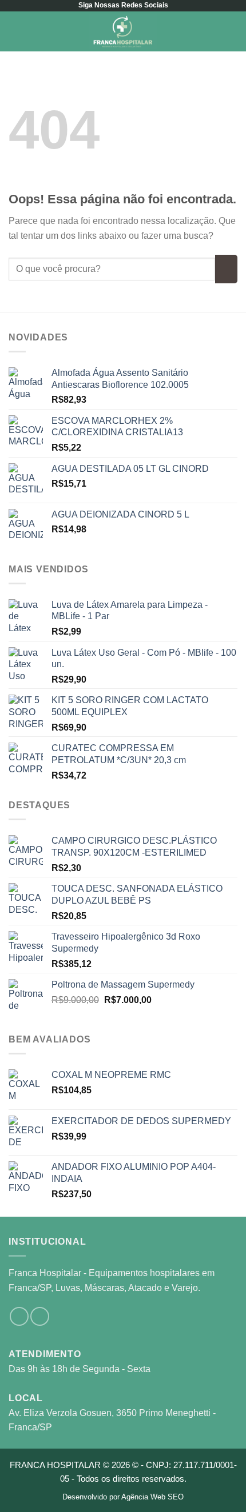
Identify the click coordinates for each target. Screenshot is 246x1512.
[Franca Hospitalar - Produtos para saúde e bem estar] (123, 31)
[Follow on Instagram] (19, 1316)
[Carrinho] (231, 31)
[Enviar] (226, 269)
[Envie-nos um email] (39, 1316)
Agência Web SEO (152, 1497)
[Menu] (15, 31)
